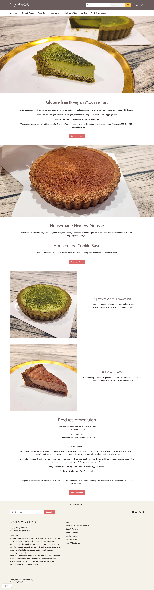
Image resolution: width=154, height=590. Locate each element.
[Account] (136, 5)
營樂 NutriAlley (28, 580)
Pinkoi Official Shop (72, 543)
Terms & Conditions (72, 533)
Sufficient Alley (71, 539)
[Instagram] (140, 512)
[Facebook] (133, 512)
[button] (7, 586)
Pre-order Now (77, 136)
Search (68, 522)
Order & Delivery (71, 529)
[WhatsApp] (143, 512)
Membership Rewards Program (77, 526)
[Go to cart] (141, 5)
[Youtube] (136, 512)
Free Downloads (71, 536)
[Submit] (128, 5)
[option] (77, 54)
